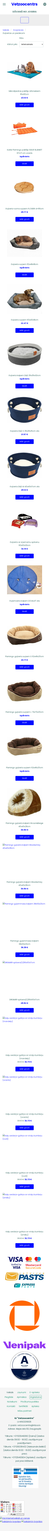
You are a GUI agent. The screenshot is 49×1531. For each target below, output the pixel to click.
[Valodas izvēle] (44, 4)
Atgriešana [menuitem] (35, 1397)
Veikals (6, 30)
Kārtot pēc (12, 44)
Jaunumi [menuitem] (21, 1392)
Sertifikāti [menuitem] (23, 1406)
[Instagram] (27, 1494)
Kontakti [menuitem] (11, 1406)
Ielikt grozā (24, 105)
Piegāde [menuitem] (9, 1397)
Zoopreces (18, 30)
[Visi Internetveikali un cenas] (15, 1518)
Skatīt (24, 163)
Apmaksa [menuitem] (21, 1397)
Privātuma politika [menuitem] (30, 1401)
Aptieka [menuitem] (35, 1406)
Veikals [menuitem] (10, 1392)
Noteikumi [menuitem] (12, 1401)
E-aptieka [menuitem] (34, 1392)
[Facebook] (21, 1494)
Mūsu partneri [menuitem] (24, 1410)
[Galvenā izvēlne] (4, 4)
